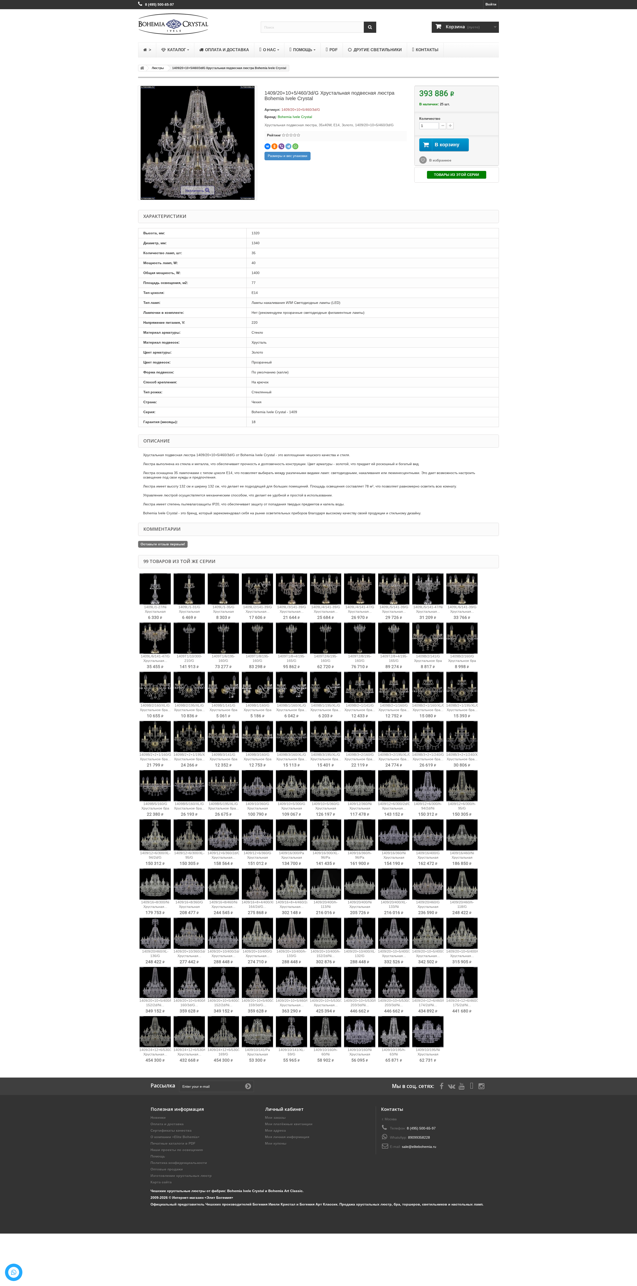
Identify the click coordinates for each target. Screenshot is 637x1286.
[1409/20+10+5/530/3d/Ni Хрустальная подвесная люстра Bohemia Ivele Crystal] (325, 982)
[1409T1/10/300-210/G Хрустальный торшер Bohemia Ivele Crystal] (189, 638)
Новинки (158, 1118)
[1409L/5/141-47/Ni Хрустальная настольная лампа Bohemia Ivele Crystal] (428, 589)
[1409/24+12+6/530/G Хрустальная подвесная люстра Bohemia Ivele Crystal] (189, 1031)
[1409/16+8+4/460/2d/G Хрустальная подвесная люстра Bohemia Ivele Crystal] (291, 884)
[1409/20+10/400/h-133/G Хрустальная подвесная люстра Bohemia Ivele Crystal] (291, 933)
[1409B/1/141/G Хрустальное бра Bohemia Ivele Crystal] (223, 687)
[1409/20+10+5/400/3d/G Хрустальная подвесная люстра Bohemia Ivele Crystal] (428, 933)
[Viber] (281, 146)
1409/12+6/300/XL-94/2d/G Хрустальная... (155, 857)
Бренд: (271, 117)
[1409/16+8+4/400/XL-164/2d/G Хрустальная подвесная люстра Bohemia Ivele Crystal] (257, 884)
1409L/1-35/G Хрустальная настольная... (223, 611)
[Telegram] (288, 146)
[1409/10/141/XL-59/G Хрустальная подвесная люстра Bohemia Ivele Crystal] (291, 1031)
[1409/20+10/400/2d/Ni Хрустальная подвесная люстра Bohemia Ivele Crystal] (223, 933)
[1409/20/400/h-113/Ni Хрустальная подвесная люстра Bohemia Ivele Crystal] (325, 884)
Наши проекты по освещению (177, 1150)
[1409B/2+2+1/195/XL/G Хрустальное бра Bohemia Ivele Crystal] (189, 736)
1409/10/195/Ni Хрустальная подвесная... (428, 1054)
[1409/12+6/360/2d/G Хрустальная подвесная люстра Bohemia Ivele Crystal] (223, 835)
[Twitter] (451, 1085)
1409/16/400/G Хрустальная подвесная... (428, 857)
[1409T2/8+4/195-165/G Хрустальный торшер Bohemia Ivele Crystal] (394, 638)
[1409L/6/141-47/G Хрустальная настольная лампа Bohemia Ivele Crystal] (155, 638)
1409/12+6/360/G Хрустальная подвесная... (257, 857)
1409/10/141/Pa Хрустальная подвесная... (257, 1054)
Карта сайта (161, 1182)
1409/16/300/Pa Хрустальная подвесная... (291, 857)
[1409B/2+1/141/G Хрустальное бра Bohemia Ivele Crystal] (359, 687)
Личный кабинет (284, 1109)
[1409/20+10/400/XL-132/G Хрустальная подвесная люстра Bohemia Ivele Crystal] (359, 933)
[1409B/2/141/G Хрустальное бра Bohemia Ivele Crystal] (428, 638)
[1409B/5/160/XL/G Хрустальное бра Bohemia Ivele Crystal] (189, 786)
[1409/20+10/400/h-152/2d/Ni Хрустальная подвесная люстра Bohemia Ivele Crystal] (325, 933)
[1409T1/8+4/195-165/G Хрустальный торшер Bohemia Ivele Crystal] (291, 638)
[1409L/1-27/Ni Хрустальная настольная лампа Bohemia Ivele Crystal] (155, 589)
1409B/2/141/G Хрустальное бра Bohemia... (428, 660)
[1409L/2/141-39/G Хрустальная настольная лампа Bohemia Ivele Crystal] (257, 589)
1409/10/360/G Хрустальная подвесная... (257, 808)
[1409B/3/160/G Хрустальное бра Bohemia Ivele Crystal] (257, 736)
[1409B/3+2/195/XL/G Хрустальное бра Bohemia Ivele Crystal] (394, 736)
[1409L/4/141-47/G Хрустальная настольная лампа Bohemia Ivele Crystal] (359, 589)
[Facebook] (442, 1085)
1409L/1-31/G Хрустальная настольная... (189, 611)
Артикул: (272, 110)
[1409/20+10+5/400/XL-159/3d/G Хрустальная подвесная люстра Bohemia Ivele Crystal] (257, 982)
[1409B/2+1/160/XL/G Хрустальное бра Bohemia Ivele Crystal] (428, 687)
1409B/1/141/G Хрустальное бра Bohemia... (223, 709)
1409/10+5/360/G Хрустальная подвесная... (325, 808)
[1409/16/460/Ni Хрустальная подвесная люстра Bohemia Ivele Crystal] (462, 835)
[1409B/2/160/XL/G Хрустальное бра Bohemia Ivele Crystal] (155, 687)
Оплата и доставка (167, 1124)
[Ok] (248, 1086)
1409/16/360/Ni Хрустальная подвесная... (394, 857)
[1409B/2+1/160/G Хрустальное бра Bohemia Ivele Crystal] (394, 687)
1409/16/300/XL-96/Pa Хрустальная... (326, 857)
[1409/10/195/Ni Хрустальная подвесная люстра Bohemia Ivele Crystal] (428, 1031)
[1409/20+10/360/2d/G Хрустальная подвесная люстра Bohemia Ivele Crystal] (189, 933)
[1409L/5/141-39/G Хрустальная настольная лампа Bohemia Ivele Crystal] (394, 589)
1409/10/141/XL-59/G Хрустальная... (291, 1054)
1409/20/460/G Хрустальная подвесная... (428, 906)
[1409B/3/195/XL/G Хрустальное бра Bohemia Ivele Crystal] (325, 736)
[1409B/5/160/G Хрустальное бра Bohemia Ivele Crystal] (155, 786)
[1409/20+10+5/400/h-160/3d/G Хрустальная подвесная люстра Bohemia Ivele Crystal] (189, 982)
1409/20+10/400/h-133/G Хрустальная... (291, 955)
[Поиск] (370, 27)
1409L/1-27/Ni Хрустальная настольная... (155, 611)
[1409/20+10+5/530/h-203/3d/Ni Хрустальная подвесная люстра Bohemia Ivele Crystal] (359, 982)
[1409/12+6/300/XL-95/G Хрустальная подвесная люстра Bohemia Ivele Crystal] (189, 835)
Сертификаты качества (171, 1130)
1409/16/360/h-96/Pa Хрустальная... (360, 857)
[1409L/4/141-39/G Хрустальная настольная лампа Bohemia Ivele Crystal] (325, 589)
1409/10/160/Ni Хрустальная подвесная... (360, 1054)
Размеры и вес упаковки (287, 156)
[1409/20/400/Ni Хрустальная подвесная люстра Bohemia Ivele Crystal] (359, 884)
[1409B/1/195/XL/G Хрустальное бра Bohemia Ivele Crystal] (325, 687)
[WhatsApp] (295, 146)
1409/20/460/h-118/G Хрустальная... (462, 906)
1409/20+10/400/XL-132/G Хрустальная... (360, 955)
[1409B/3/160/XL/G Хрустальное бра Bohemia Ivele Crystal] (291, 736)
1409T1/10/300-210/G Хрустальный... (189, 660)
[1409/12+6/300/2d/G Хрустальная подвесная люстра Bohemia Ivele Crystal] (394, 786)
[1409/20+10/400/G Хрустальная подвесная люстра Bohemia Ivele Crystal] (257, 933)
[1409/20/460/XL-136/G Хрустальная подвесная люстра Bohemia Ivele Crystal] (155, 933)
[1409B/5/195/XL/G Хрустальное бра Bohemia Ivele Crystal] (223, 786)
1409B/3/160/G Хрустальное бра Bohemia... (257, 759)
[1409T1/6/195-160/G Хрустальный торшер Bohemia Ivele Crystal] (223, 638)
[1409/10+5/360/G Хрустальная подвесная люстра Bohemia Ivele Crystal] (325, 786)
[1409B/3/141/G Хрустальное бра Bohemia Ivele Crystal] (223, 736)
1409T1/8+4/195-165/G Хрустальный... (291, 660)
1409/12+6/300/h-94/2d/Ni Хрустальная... (428, 808)
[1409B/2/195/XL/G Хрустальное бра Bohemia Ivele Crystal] (189, 687)
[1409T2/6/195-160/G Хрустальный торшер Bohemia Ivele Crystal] (325, 638)
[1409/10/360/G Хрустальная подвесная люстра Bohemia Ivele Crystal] (257, 786)
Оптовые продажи (167, 1169)
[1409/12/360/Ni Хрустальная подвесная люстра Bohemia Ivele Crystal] (359, 786)
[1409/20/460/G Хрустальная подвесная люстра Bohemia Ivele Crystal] (428, 884)
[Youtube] (462, 1085)
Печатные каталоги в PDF (173, 1143)
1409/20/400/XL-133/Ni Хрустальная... (394, 906)
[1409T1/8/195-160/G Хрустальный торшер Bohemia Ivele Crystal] (257, 638)
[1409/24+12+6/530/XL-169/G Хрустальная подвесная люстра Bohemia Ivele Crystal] (223, 1031)
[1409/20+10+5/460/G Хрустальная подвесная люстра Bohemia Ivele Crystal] (291, 982)
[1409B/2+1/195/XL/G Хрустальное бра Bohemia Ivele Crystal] (462, 687)
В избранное (439, 160)
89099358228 (419, 1137)
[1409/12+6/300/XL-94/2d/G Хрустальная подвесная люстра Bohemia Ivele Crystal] (155, 835)
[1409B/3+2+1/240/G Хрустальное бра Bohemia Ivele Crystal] (428, 736)
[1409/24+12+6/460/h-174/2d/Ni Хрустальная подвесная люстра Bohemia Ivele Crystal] (428, 982)
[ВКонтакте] (267, 146)
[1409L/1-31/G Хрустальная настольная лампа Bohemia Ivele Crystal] (189, 589)
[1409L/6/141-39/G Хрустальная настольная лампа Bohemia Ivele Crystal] (462, 589)
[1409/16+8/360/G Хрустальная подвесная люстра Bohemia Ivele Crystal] (189, 884)
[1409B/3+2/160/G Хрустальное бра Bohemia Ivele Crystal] (359, 736)
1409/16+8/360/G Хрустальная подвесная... (189, 906)
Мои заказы (275, 1118)
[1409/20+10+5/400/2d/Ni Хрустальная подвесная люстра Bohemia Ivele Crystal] (394, 933)
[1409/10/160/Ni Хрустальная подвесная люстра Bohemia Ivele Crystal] (359, 1031)
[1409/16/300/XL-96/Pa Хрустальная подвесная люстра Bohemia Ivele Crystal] (325, 835)
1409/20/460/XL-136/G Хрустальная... (155, 955)
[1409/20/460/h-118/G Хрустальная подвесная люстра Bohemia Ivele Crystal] (462, 884)
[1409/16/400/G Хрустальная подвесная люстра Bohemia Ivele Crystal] (428, 835)
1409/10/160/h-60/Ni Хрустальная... (326, 1054)
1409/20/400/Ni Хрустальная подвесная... (360, 906)
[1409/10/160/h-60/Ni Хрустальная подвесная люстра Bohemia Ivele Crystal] (325, 1031)
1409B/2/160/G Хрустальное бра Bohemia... (462, 660)
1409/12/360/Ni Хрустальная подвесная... (360, 808)
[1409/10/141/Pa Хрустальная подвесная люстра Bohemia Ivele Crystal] (257, 1031)
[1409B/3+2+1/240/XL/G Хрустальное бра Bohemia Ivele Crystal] (462, 736)
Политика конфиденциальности (179, 1163)
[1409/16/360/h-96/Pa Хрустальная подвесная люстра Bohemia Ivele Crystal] (359, 835)
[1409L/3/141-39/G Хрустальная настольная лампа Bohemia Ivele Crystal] (291, 589)
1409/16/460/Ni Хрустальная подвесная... (462, 857)
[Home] (141, 68)
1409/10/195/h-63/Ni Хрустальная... (394, 1054)
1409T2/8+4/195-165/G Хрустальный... (394, 660)
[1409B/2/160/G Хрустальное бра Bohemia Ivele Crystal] (462, 638)
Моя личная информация (287, 1137)
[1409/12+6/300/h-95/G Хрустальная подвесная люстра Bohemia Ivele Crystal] (462, 786)
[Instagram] (481, 1085)
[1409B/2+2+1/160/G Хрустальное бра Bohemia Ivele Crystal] (155, 736)
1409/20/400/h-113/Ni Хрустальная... (326, 906)
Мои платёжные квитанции (289, 1124)
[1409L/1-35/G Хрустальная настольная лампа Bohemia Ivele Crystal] (223, 589)
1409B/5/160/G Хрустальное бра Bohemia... (155, 808)
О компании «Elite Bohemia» (175, 1137)
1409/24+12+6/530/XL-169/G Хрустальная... (226, 1054)
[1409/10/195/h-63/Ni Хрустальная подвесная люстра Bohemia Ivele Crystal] (394, 1031)
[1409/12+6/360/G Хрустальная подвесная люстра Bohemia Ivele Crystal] (257, 835)
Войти (490, 4)
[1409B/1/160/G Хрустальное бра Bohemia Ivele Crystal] (257, 687)
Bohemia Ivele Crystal (295, 117)
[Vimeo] (471, 1085)
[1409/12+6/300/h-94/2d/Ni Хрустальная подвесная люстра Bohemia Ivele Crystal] (428, 786)
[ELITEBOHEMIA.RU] (195, 24)
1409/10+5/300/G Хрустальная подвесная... (291, 808)
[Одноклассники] (274, 146)
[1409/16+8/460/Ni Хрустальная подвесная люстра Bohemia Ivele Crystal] (223, 884)
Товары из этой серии (456, 175)
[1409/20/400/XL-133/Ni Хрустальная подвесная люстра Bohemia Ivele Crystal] (394, 884)
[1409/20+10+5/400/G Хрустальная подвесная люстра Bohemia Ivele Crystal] (462, 933)
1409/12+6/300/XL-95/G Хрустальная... (189, 857)
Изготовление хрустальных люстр (181, 1176)
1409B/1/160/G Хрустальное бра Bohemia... (257, 709)
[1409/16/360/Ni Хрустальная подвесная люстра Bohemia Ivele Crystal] (394, 835)
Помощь (158, 1156)
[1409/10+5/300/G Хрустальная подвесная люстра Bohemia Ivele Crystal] (291, 786)
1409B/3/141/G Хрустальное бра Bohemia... (223, 759)
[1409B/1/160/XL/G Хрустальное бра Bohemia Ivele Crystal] (291, 687)
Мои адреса (275, 1130)
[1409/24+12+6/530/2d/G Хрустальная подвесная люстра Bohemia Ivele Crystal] (155, 1031)
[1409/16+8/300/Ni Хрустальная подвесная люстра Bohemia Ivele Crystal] (155, 884)
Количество (429, 119)
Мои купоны (275, 1143)
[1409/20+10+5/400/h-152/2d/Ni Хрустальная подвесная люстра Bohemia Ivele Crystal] (155, 982)
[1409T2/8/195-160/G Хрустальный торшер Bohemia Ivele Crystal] (359, 638)
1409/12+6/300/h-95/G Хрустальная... (462, 808)
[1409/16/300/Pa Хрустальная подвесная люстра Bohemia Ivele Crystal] (291, 835)
